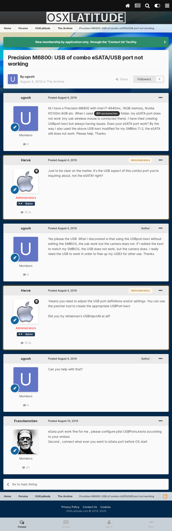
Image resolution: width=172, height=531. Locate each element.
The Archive (55, 81)
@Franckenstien (107, 113)
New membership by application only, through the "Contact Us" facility (86, 42)
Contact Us (90, 507)
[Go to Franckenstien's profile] (25, 442)
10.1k (27, 212)
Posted (62, 97)
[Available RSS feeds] (165, 496)
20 (27, 467)
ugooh (30, 76)
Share (123, 79)
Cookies (105, 507)
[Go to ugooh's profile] (13, 79)
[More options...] (160, 97)
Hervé (26, 160)
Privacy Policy (70, 507)
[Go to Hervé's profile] (25, 181)
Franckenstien (25, 421)
